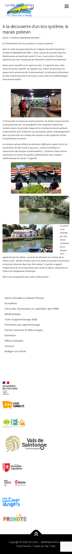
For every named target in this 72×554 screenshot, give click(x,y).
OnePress (46, 542)
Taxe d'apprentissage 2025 (21, 319)
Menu (66, 6)
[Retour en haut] (36, 534)
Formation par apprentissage (22, 324)
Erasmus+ (10, 335)
